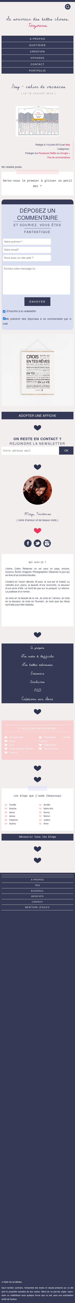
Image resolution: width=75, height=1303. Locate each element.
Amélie (12, 741)
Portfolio (37, 70)
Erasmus (37, 673)
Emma (47, 812)
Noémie (12, 808)
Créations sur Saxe (37, 699)
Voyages (37, 57)
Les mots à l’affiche (37, 656)
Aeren (12, 812)
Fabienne (13, 819)
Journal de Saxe (51, 748)
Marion (47, 815)
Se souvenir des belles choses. (37, 21)
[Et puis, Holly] (37, 933)
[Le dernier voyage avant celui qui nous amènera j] (37, 973)
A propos (37, 38)
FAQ (37, 690)
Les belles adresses (37, 664)
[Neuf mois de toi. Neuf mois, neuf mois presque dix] (37, 1014)
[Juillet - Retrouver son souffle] (37, 1054)
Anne (11, 744)
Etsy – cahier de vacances (38, 86)
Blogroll (37, 890)
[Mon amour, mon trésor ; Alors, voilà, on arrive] (37, 1094)
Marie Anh (48, 808)
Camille (12, 804)
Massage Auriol (16, 737)
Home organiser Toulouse (21, 748)
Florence (13, 752)
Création (37, 51)
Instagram (47, 543)
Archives (37, 681)
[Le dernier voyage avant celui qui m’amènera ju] (37, 1134)
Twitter (53, 153)
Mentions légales (37, 907)
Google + (65, 153)
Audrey (12, 823)
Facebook (44, 153)
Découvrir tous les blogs (37, 837)
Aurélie (47, 804)
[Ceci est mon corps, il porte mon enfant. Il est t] (37, 1175)
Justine (47, 819)
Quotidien (37, 45)
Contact (37, 64)
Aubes (12, 815)
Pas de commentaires (58, 157)
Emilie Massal (50, 744)
